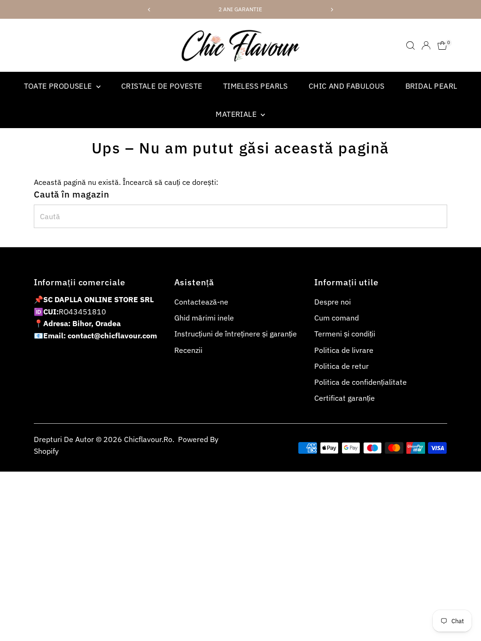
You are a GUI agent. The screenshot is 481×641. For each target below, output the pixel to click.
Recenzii (188, 350)
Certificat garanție (344, 398)
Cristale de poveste (161, 86)
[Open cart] (442, 45)
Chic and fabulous (347, 86)
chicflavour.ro (148, 439)
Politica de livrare (343, 350)
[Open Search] (410, 45)
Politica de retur (341, 366)
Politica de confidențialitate (360, 382)
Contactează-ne (201, 301)
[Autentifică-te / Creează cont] (426, 45)
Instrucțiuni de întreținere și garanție (235, 333)
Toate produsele (59, 86)
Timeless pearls (255, 86)
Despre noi (332, 301)
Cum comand (336, 317)
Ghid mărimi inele (204, 317)
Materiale (237, 114)
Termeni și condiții (344, 333)
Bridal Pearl (431, 86)
